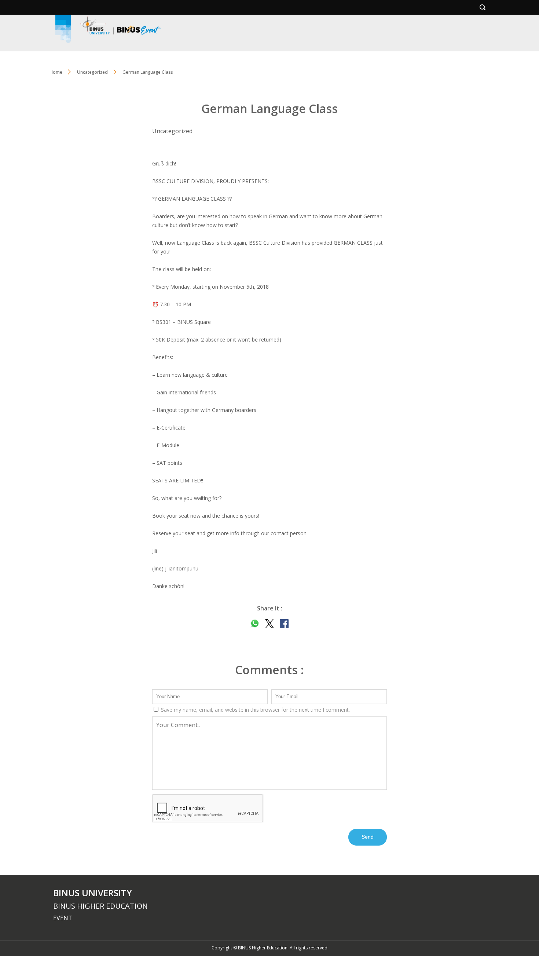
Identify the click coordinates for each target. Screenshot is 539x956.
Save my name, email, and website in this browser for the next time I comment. (255, 709)
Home (56, 72)
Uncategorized (92, 72)
